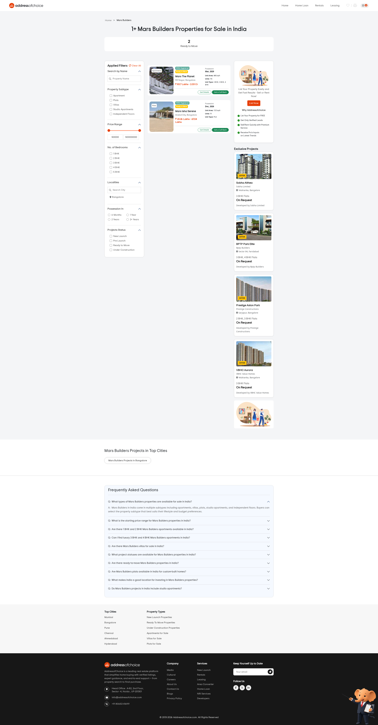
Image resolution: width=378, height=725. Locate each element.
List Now (253, 103)
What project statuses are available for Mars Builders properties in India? (152, 554)
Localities (113, 182)
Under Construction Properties (163, 628)
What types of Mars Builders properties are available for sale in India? (150, 501)
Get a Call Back (220, 92)
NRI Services (204, 694)
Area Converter (205, 684)
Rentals (319, 5)
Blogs (170, 694)
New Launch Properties (159, 617)
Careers (171, 679)
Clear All (136, 66)
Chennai (109, 633)
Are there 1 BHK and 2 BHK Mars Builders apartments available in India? (151, 529)
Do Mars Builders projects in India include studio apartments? (145, 588)
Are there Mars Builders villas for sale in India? (136, 546)
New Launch (204, 670)
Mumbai (108, 617)
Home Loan (301, 5)
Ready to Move (189, 44)
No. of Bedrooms (117, 147)
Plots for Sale (154, 644)
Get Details (204, 92)
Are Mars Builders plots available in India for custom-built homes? (147, 571)
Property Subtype (118, 89)
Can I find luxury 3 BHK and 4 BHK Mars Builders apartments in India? (149, 537)
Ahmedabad (111, 638)
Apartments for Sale (157, 633)
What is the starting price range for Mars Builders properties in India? (149, 520)
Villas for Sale (154, 638)
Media (170, 670)
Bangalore (118, 197)
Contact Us (173, 689)
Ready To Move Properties (161, 622)
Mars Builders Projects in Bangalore (127, 460)
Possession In (115, 209)
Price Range (114, 124)
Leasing (334, 5)
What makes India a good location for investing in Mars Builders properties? (153, 580)
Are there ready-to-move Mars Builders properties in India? (143, 563)
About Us (172, 684)
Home (285, 5)
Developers (203, 698)
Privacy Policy (174, 698)
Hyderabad (110, 644)
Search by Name (117, 71)
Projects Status (116, 230)
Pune (107, 628)
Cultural (171, 675)
